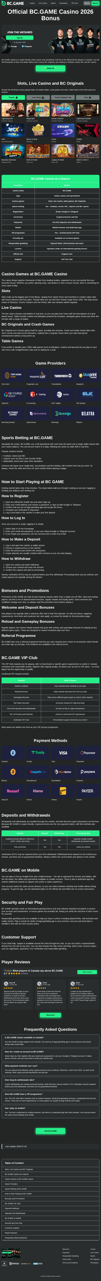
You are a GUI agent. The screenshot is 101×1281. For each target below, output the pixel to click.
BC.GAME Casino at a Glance (17, 1174)
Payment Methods (12, 1208)
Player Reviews (11, 1233)
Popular (12, 97)
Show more (50, 1015)
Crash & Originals (61, 97)
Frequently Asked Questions (16, 1238)
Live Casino (36, 97)
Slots (86, 97)
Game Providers (11, 1184)
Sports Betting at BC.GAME (16, 1189)
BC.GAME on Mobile (13, 1218)
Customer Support (12, 1228)
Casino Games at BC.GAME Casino (19, 1179)
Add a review (87, 972)
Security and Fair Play (13, 1223)
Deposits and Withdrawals (15, 1213)
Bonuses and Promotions (15, 1199)
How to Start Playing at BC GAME (18, 1194)
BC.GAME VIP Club (13, 1204)
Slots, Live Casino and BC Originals (19, 1169)
